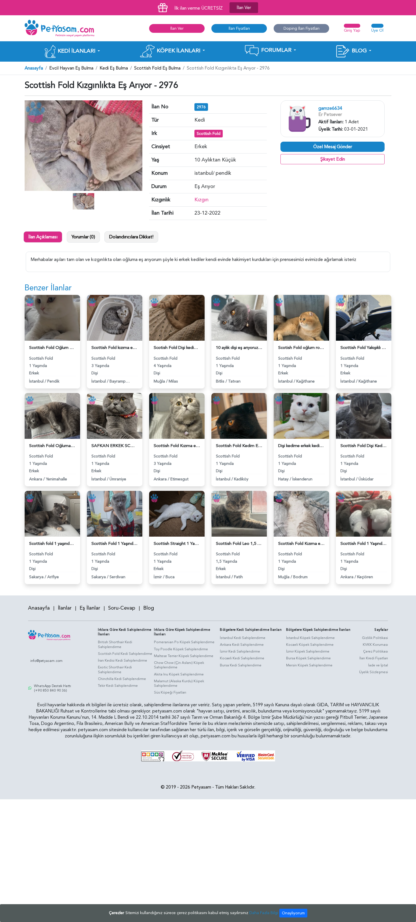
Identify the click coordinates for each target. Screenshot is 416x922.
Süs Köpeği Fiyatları (170, 692)
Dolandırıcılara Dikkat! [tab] (131, 237)
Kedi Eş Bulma (114, 68)
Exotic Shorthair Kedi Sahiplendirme (115, 669)
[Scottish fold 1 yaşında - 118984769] (52, 513)
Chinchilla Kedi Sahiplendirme (122, 679)
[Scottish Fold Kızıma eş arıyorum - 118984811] (177, 415)
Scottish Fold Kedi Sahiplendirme (125, 653)
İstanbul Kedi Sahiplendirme (242, 638)
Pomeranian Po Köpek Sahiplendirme (184, 642)
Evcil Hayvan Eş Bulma (71, 68)
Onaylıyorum (293, 913)
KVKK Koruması (375, 644)
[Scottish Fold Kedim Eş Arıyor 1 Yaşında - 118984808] (239, 415)
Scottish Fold (208, 133)
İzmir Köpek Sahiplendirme (307, 651)
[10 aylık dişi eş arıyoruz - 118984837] (239, 317)
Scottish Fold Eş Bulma (157, 68)
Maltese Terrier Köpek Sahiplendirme (183, 656)
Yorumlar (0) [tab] (83, 237)
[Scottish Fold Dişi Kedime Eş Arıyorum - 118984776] (363, 415)
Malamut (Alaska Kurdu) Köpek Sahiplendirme (179, 683)
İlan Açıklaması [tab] (42, 237)
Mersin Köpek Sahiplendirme (309, 665)
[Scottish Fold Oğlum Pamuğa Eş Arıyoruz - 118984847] (52, 317)
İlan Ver (244, 8)
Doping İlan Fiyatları (301, 28)
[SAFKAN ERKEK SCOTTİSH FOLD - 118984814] (114, 415)
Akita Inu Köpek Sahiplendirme (179, 674)
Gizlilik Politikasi (375, 638)
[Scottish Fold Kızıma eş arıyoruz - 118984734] (301, 513)
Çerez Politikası (375, 651)
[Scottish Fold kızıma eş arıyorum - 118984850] (114, 317)
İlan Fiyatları (239, 28)
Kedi (199, 120)
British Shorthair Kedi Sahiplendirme (115, 644)
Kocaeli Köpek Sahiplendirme (310, 644)
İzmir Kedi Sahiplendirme (240, 651)
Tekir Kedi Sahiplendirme (118, 685)
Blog (148, 608)
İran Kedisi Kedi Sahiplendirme (122, 660)
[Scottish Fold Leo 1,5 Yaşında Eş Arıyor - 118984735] (239, 513)
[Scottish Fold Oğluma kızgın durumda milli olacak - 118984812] (52, 415)
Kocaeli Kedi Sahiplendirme (242, 658)
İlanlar (65, 608)
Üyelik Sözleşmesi (373, 672)
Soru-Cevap (121, 608)
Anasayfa (34, 68)
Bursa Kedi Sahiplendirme (240, 665)
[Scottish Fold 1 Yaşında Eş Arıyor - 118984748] (114, 513)
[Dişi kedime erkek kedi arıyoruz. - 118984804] (301, 415)
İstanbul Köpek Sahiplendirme (310, 638)
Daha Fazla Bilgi (263, 912)
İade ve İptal (378, 665)
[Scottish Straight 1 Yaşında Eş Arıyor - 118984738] (177, 513)
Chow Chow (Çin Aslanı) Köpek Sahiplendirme (179, 665)
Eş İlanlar (90, 608)
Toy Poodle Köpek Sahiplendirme (181, 649)
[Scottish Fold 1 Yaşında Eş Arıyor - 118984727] (363, 513)
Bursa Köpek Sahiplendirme (308, 658)
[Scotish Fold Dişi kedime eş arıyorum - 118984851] (177, 317)
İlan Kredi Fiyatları (373, 658)
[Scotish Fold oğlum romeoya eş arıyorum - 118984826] (301, 317)
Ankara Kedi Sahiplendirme (242, 644)
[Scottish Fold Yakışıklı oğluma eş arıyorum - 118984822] (363, 317)
